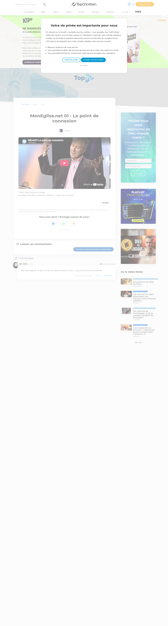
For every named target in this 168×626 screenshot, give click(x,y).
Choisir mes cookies (71, 60)
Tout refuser (84, 65)
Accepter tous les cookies (93, 60)
